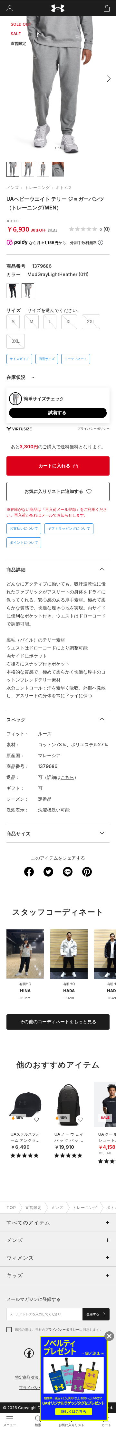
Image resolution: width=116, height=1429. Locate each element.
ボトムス (64, 187)
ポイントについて (24, 542)
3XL (16, 341)
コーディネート (75, 359)
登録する (93, 1314)
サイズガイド (19, 359)
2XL (91, 321)
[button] (107, 78)
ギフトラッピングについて (69, 528)
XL (69, 321)
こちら (67, 777)
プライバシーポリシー (62, 1329)
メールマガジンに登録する (33, 1299)
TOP (11, 1207)
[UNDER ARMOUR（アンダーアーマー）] (58, 8)
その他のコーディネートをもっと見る (58, 1021)
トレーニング (37, 187)
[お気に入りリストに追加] (36, 1119)
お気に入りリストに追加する (53, 491)
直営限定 (33, 1207)
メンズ (12, 187)
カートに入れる (54, 465)
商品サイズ (47, 359)
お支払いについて (24, 528)
